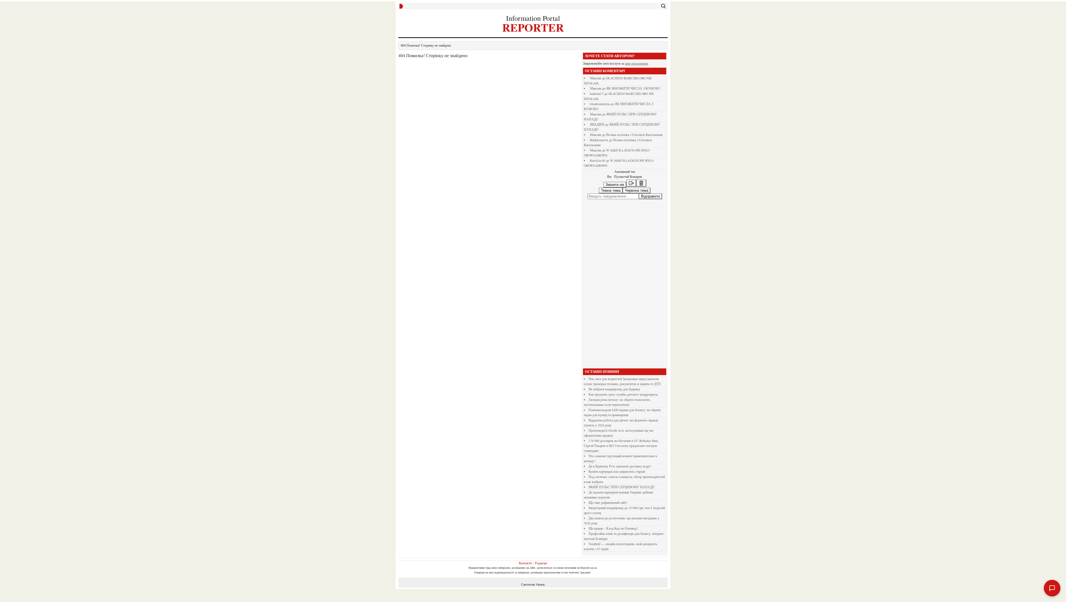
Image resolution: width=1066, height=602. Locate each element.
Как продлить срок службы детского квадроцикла (623, 416)
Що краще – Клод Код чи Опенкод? (613, 550)
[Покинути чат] (631, 183)
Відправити (650, 218)
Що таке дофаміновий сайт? (608, 524)
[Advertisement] (624, 305)
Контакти (525, 585)
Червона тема (636, 190)
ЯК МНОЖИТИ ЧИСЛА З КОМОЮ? (633, 88)
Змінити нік (614, 185)
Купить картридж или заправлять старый (617, 493)
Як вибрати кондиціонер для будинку (614, 411)
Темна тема (610, 190)
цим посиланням (636, 63)
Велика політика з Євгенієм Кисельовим (634, 135)
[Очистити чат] (641, 183)
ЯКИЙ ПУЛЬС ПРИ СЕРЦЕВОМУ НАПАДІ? (622, 509)
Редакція (541, 585)
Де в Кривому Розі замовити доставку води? (620, 488)
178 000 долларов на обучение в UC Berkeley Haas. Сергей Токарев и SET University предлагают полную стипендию (621, 468)
